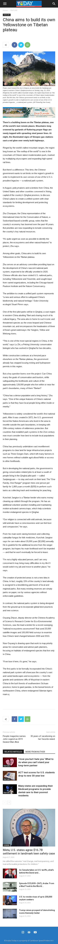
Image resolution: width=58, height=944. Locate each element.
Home (5, 10)
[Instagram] (23, 932)
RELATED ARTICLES (13, 752)
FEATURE (13, 10)
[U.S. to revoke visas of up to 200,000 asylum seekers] (10, 900)
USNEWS (6, 845)
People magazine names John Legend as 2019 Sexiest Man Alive (14, 739)
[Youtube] (35, 932)
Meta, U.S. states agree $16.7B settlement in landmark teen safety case (29, 851)
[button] (29, 112)
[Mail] (29, 932)
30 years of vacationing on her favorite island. (43, 737)
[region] (29, 112)
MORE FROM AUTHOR (35, 752)
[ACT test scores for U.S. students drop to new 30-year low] (10, 776)
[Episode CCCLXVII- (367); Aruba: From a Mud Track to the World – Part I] (10, 887)
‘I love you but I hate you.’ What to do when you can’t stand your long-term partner (35, 762)
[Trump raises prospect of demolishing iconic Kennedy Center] (10, 914)
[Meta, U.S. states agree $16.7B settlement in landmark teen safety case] (29, 827)
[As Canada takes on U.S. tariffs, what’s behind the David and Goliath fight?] (10, 873)
